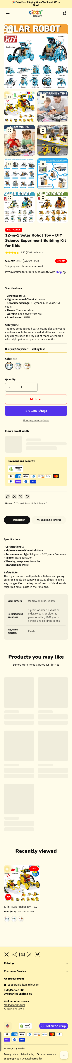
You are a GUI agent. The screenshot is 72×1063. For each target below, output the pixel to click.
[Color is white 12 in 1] (13, 919)
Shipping (10, 266)
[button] (64, 13)
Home (8, 503)
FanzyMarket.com (14, 1008)
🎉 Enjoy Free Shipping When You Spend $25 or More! (36, 4)
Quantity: (10, 379)
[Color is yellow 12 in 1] (20, 919)
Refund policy (28, 1054)
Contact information (32, 1058)
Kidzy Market (13, 230)
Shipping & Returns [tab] (51, 520)
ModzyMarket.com (14, 1005)
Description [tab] (19, 520)
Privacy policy (11, 1054)
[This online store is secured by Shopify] (15, 471)
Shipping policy (11, 1058)
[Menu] (8, 13)
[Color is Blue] (7, 919)
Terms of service (45, 1054)
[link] (24, 253)
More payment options (36, 420)
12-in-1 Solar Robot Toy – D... (32, 503)
